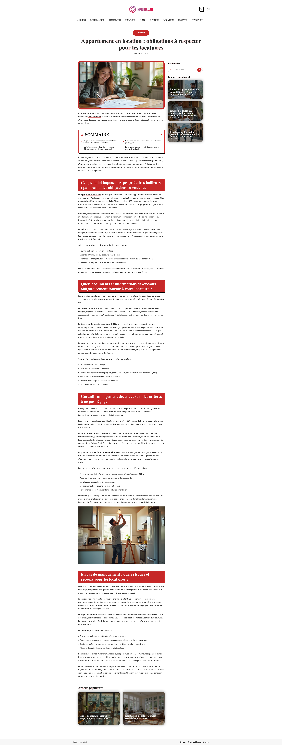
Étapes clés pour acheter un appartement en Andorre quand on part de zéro (184, 92)
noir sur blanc (94, 116)
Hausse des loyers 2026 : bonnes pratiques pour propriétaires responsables (184, 113)
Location (141, 33)
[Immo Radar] (141, 9)
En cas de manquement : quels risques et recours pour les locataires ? (142, 148)
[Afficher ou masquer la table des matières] (135, 134)
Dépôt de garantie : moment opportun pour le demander (94, 717)
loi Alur (114, 201)
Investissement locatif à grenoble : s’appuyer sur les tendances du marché (184, 134)
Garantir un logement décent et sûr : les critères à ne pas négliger (143, 142)
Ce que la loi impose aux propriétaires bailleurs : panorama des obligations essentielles (100, 142)
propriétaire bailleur (91, 194)
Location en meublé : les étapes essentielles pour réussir (140, 717)
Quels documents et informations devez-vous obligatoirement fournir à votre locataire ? (98, 148)
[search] (201, 9)
